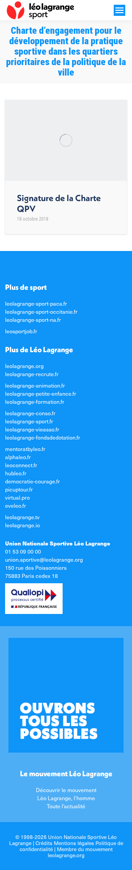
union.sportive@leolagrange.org (44, 559)
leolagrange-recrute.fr (32, 373)
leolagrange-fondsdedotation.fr (42, 437)
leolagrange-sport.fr (29, 421)
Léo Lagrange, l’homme (66, 798)
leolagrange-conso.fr (30, 413)
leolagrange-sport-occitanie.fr (41, 311)
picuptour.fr (19, 489)
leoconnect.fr (21, 465)
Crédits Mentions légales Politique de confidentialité (71, 845)
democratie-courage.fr (32, 481)
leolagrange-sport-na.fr (33, 319)
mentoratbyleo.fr (25, 448)
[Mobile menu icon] (119, 10)
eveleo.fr (15, 505)
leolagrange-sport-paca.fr (36, 303)
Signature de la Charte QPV (59, 203)
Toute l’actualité (66, 806)
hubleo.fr (15, 473)
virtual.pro (17, 497)
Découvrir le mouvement (66, 789)
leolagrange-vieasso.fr (32, 429)
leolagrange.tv (22, 517)
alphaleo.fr (18, 456)
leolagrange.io (22, 525)
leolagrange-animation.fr (35, 385)
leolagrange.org (24, 365)
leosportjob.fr (21, 331)
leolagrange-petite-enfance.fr (40, 393)
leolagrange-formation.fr (34, 401)
